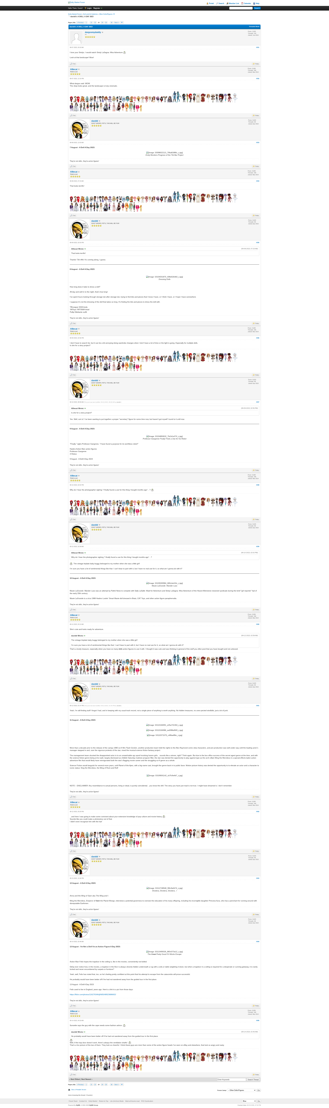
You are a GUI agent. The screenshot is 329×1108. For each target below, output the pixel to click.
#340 (257, 624)
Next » (117, 22)
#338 (257, 485)
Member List (234, 3)
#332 (257, 78)
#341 (257, 705)
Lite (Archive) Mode (117, 1101)
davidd (94, 121)
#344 (257, 941)
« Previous (80, 22)
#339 (257, 546)
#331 (257, 47)
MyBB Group (93, 1105)
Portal (211, 3)
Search (221, 3)
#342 (257, 811)
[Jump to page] (122, 22)
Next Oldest (75, 1079)
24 (102, 22)
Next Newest (86, 1079)
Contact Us (83, 1101)
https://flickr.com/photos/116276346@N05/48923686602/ (93, 994)
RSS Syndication (147, 1101)
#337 (257, 402)
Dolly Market (93, 1101)
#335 (257, 242)
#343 (257, 878)
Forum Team (73, 1101)
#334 (257, 181)
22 (95, 22)
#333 (257, 142)
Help (257, 3)
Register (96, 8)
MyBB (78, 1105)
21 (91, 22)
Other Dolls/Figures (106, 14)
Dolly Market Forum (75, 14)
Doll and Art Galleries (90, 14)
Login (89, 8)
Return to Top (103, 1101)
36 (111, 22)
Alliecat (73, 69)
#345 (257, 1020)
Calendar (247, 3)
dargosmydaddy (93, 32)
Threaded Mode (254, 26)
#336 (257, 338)
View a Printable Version (78, 1089)
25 (106, 22)
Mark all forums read (132, 1101)
